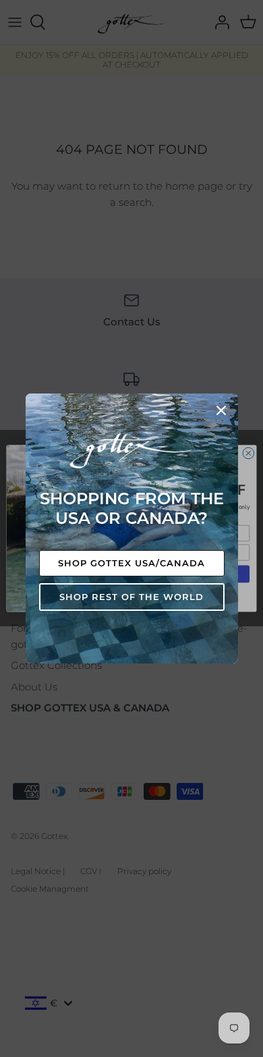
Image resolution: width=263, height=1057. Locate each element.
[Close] (221, 410)
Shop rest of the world (131, 596)
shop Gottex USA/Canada (132, 563)
